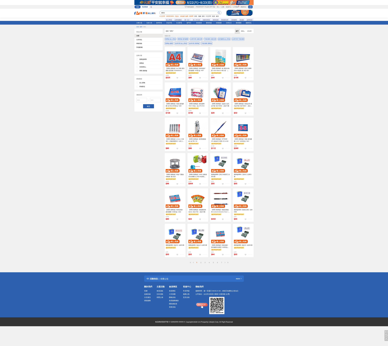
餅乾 (195, 16)
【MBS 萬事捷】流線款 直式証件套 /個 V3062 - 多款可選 (220, 105)
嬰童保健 (209, 23)
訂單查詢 (236, 7)
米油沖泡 (169, 23)
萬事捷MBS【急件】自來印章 (175, 245)
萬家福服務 (190, 7)
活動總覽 (234, 20)
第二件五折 (196, 20)
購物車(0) (243, 7)
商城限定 (142, 86)
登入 (218, 7)
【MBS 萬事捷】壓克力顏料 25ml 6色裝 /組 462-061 (242, 69)
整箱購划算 (224, 20)
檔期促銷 (215, 20)
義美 (213, 16)
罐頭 (217, 16)
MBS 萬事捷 (143, 71)
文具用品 (139, 40)
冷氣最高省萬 (184, 16)
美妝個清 (199, 23)
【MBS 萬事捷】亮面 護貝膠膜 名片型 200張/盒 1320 (175, 105)
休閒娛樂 (219, 23)
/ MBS (144, 27)
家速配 (242, 20)
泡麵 (199, 16)
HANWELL (142, 67)
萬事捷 (141, 63)
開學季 (191, 16)
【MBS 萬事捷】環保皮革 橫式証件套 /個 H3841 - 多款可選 (243, 105)
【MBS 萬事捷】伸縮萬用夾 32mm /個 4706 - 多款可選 (197, 211)
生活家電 (179, 23)
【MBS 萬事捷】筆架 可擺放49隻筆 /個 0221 (175, 175)
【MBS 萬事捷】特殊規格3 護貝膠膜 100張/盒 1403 (174, 211)
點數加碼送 (206, 20)
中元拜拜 (162, 16)
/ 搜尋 (140, 27)
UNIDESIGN (170, 16)
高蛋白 (177, 16)
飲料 (203, 16)
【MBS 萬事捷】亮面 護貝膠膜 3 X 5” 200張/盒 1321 (243, 140)
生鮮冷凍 (149, 23)
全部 (137, 36)
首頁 (137, 27)
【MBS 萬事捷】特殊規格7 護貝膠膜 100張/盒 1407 (196, 69)
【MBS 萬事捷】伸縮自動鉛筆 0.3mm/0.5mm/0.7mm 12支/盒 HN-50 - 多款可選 (220, 211)
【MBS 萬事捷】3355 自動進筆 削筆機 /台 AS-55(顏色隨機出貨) (197, 175)
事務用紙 (139, 43)
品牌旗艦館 (178, 20)
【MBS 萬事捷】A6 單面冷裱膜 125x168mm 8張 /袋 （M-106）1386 (220, 69)
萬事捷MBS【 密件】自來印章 (242, 175)
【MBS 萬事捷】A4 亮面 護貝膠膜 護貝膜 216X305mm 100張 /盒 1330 (175, 69)
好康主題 (139, 23)
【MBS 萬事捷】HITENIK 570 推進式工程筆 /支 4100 (219, 140)
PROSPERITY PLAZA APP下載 (205, 7)
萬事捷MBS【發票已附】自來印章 (243, 211)
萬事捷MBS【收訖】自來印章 (197, 245)
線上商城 (169, 20)
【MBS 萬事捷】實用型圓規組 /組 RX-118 (197, 140)
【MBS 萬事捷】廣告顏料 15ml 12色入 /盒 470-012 (196, 105)
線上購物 (142, 83)
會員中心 (228, 7)
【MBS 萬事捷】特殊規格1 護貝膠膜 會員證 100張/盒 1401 (219, 246)
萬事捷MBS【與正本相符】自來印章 (220, 175)
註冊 (222, 7)
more (238, 278)
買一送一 (187, 20)
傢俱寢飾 (238, 23)
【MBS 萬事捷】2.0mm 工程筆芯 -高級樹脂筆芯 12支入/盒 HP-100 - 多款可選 (175, 140)
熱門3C (189, 23)
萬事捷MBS (143, 59)
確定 (148, 106)
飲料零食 (159, 23)
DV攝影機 (139, 47)
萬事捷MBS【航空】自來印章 (243, 245)
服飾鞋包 (248, 23)
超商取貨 (249, 20)
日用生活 (229, 23)
